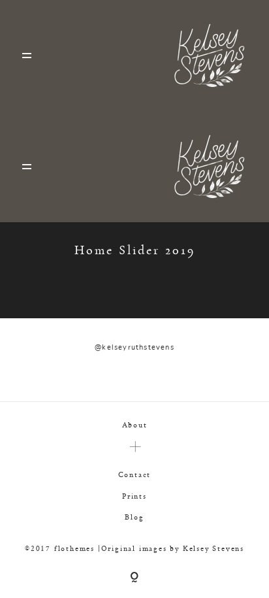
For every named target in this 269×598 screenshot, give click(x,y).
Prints (134, 496)
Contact (134, 474)
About (135, 424)
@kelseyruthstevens (134, 347)
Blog (134, 517)
